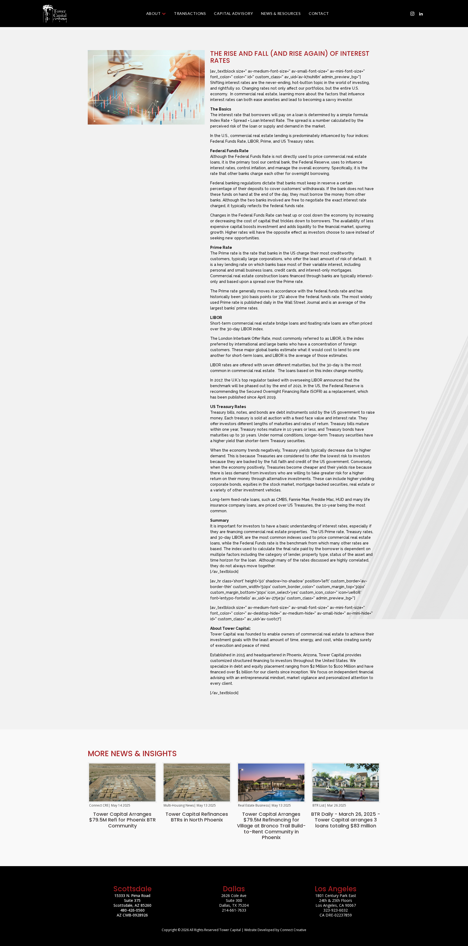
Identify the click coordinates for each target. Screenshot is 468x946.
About (153, 13)
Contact (319, 13)
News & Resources (281, 13)
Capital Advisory (233, 13)
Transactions (190, 13)
